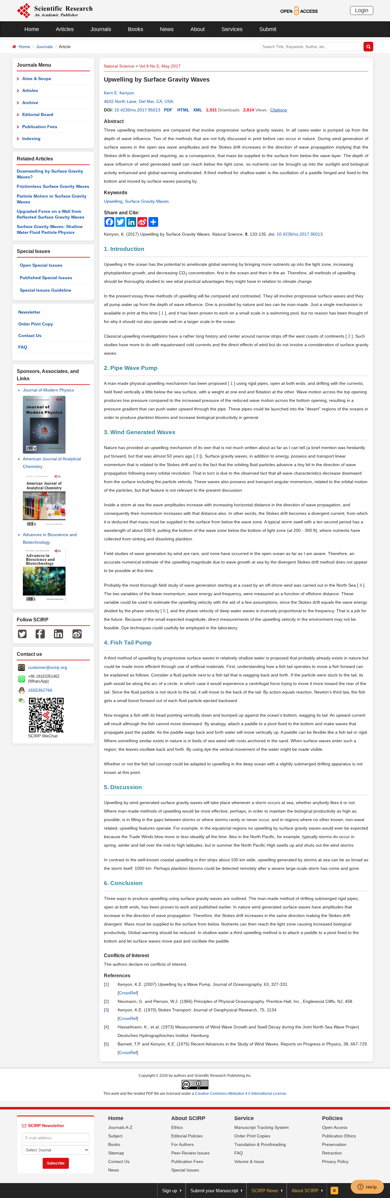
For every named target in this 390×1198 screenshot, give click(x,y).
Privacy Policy (335, 1161)
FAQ (22, 347)
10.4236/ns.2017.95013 (137, 109)
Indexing (31, 138)
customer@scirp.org (47, 667)
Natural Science (119, 66)
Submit (267, 29)
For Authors (182, 1144)
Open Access (334, 1127)
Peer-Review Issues (190, 1153)
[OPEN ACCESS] (299, 10)
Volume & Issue (249, 1161)
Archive (30, 102)
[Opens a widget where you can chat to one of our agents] (367, 1187)
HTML (183, 109)
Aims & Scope (36, 78)
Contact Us (29, 335)
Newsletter (29, 312)
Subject (115, 1135)
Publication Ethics (339, 1135)
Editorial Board (37, 114)
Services (232, 29)
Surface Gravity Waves (147, 201)
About (197, 29)
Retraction (332, 1153)
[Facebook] (40, 633)
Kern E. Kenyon (119, 92)
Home (31, 29)
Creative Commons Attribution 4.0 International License (240, 1093)
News (167, 29)
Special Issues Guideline (45, 290)
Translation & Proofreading (260, 1144)
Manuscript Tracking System (261, 1127)
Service (244, 1118)
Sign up (169, 1190)
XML (197, 109)
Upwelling (113, 201)
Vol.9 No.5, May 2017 (160, 66)
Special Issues (185, 1170)
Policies (332, 1118)
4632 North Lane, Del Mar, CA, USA (138, 101)
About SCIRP (188, 1118)
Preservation (334, 1144)
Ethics (177, 1127)
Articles (65, 29)
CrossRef (128, 992)
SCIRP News (264, 1190)
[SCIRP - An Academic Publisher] (55, 10)
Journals (100, 29)
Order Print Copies (252, 1135)
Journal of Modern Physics (48, 390)
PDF (168, 109)
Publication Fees (39, 126)
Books (135, 29)
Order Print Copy (35, 323)
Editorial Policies (187, 1135)
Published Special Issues (46, 277)
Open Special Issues (41, 265)
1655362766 (40, 690)
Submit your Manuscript (214, 1190)
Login (361, 10)
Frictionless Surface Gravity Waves (53, 186)
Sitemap (116, 1153)
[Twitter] (22, 633)
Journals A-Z (120, 1127)
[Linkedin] (58, 633)
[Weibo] (77, 633)
